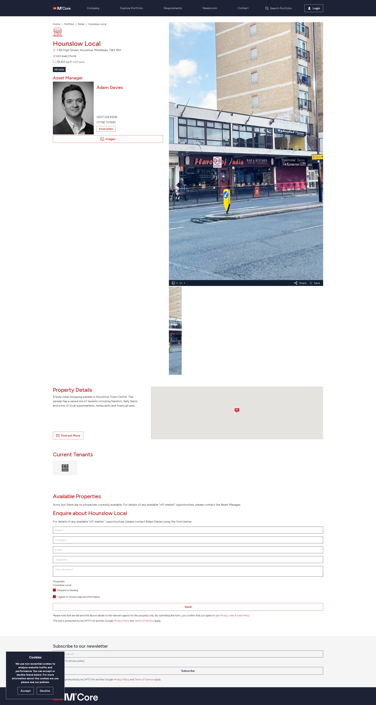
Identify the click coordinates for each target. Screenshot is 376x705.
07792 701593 (106, 122)
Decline (45, 691)
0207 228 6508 (107, 117)
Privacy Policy (121, 620)
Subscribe (188, 671)
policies (44, 682)
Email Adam (106, 128)
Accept (26, 691)
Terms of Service (144, 620)
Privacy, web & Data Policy (235, 615)
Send (188, 607)
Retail (81, 24)
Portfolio (69, 24)
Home (56, 24)
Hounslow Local (97, 24)
